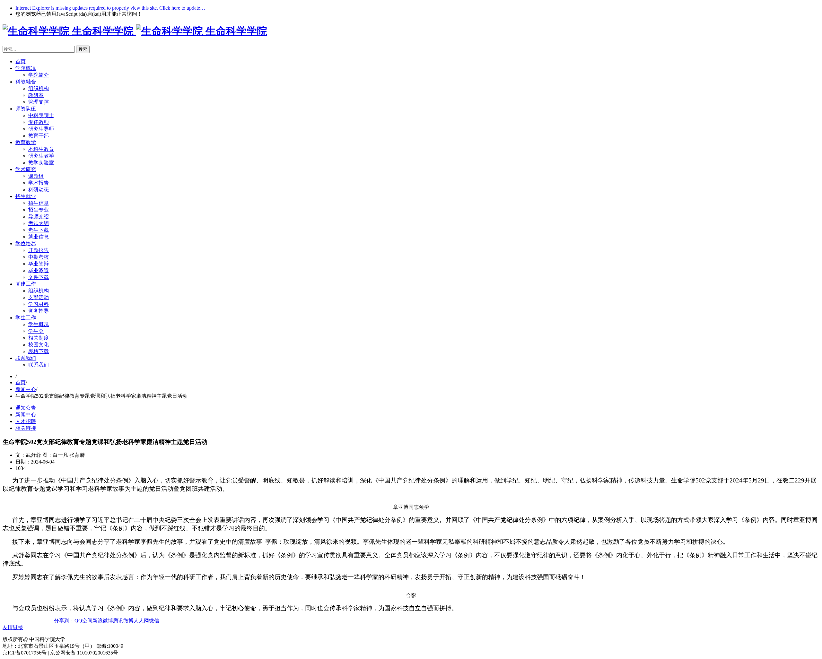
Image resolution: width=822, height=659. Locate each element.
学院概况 (25, 68)
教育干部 (38, 135)
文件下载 (38, 277)
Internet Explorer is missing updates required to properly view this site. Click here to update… (110, 8)
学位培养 (25, 243)
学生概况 (38, 324)
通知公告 (25, 408)
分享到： (64, 620)
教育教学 (25, 142)
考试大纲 (38, 223)
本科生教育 (41, 149)
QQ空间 (83, 620)
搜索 (83, 49)
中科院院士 (41, 115)
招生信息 (38, 203)
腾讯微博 (123, 620)
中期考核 (38, 257)
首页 (20, 61)
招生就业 (25, 196)
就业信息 (38, 236)
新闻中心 (25, 389)
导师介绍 (38, 216)
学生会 (36, 331)
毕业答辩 (38, 263)
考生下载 (38, 230)
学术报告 (38, 183)
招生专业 (38, 209)
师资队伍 (25, 108)
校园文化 (38, 344)
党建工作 (25, 284)
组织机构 (38, 88)
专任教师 (38, 122)
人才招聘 (25, 421)
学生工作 (25, 317)
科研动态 (38, 189)
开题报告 (38, 250)
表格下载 (38, 351)
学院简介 (38, 75)
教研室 (36, 95)
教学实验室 (41, 162)
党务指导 (38, 311)
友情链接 (13, 627)
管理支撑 (38, 102)
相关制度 (38, 338)
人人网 (141, 620)
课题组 (36, 176)
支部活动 (38, 297)
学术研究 (25, 169)
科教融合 (25, 81)
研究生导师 (41, 129)
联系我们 (25, 358)
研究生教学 (41, 156)
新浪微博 (102, 620)
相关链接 (25, 428)
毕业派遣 (38, 270)
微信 (154, 620)
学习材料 (38, 304)
